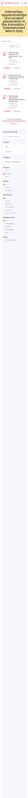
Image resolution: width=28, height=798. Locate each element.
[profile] (22, 3)
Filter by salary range (11, 240)
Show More (14, 123)
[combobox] (14, 146)
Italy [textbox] (6, 146)
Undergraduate (9, 223)
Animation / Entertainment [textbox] (13, 162)
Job (6, 177)
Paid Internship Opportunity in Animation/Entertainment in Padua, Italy (17, 98)
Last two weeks (9, 207)
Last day (7, 201)
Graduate (8, 226)
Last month (8, 210)
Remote (7, 187)
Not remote (8, 190)
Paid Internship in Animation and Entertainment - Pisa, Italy (15, 55)
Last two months (10, 213)
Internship (8, 174)
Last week (8, 204)
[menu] (25, 3)
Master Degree (9, 229)
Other (7, 232)
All (6, 171)
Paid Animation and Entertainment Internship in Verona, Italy (16, 77)
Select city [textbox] (8, 151)
